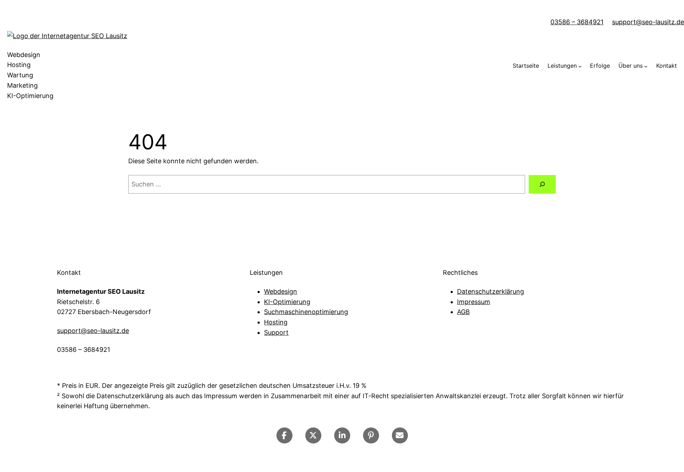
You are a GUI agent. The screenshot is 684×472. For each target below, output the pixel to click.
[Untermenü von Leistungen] (580, 66)
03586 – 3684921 (576, 22)
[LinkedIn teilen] (342, 435)
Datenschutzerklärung (490, 291)
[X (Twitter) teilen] (313, 435)
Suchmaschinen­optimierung (306, 311)
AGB (463, 311)
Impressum (473, 302)
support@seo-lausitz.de (648, 22)
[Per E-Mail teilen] (400, 435)
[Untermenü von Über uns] (646, 66)
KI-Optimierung (287, 302)
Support (276, 332)
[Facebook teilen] (284, 435)
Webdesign (280, 291)
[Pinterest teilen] (371, 435)
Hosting (275, 322)
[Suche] (542, 184)
